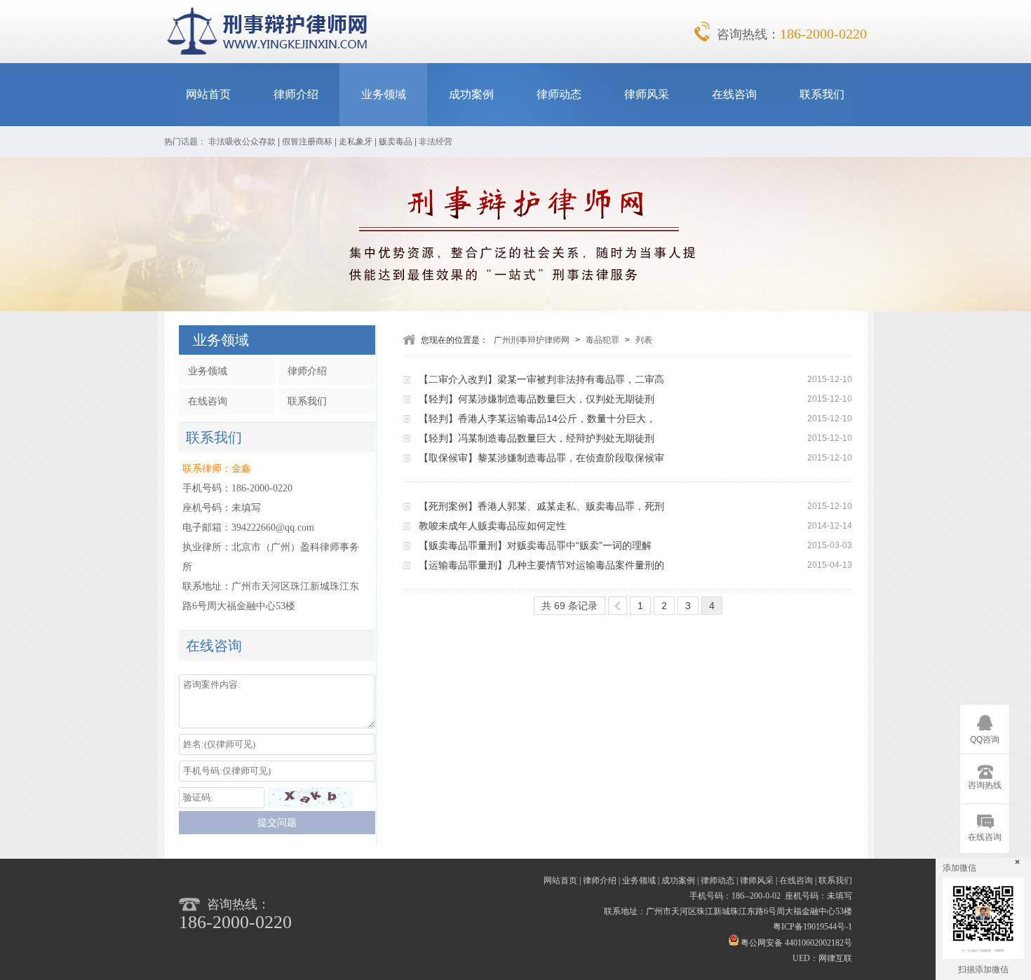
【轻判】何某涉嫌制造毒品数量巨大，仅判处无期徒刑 (536, 398)
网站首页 (208, 94)
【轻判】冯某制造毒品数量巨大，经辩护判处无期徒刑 (536, 438)
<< (617, 605)
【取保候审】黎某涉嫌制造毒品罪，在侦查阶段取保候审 (541, 457)
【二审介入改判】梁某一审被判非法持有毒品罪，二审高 (541, 379)
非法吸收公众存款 (242, 142)
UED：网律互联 (822, 958)
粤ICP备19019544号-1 (812, 927)
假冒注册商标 (307, 142)
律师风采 (646, 94)
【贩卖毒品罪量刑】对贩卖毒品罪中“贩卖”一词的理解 (535, 545)
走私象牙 (355, 142)
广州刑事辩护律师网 (532, 340)
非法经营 (435, 142)
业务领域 (383, 94)
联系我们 (822, 94)
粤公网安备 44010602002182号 (795, 943)
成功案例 (471, 94)
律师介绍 (296, 94)
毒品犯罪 (602, 340)
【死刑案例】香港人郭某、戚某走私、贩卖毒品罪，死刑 (541, 506)
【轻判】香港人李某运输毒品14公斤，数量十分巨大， (537, 418)
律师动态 (559, 94)
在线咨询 (734, 94)
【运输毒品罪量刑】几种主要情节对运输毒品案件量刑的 (541, 565)
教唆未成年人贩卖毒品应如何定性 (492, 525)
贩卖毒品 (395, 142)
